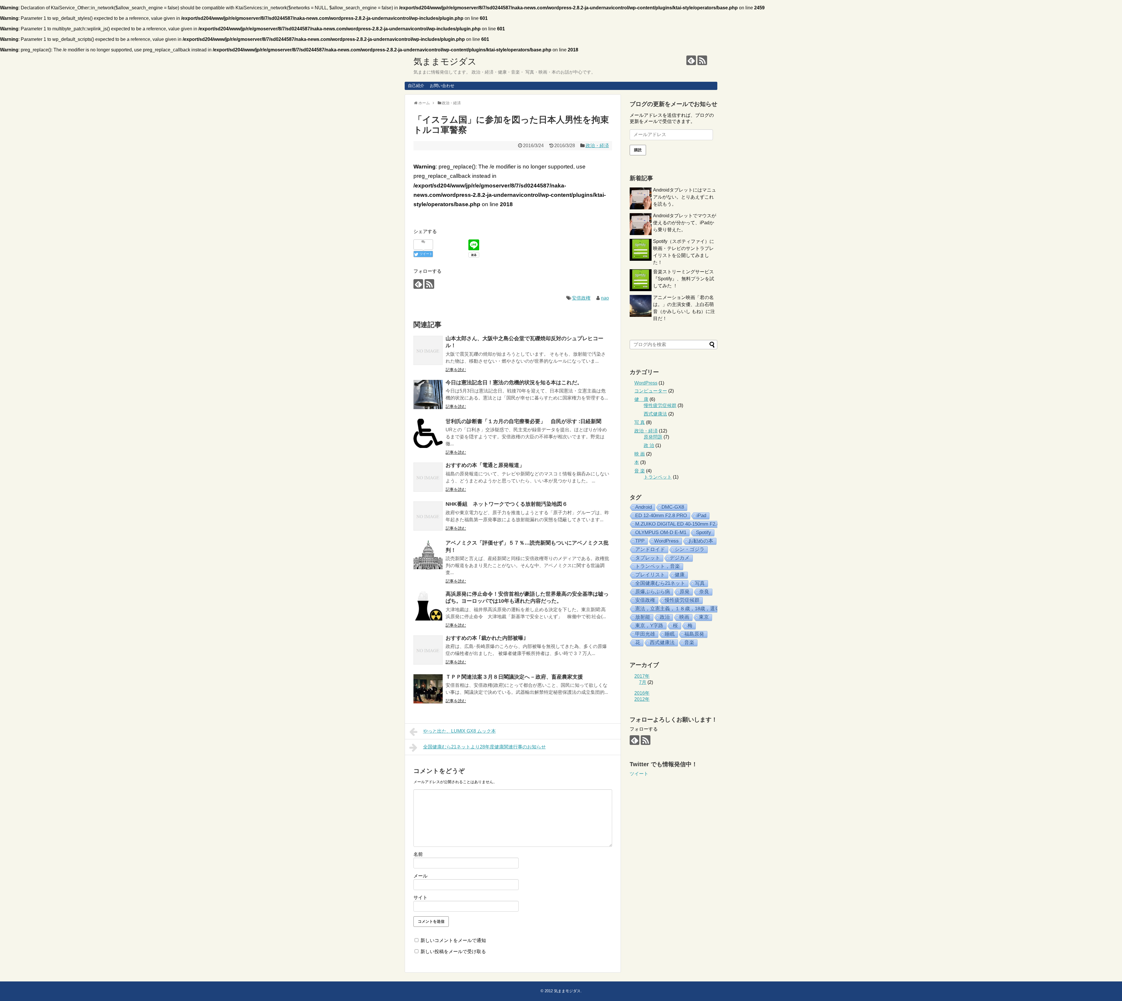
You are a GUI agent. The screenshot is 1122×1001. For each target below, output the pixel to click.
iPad (701, 515)
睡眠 (670, 634)
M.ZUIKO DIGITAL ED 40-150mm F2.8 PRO (683, 524)
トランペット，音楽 (657, 566)
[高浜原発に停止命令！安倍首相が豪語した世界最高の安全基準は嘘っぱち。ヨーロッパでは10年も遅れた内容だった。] (428, 606)
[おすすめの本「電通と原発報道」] (428, 477)
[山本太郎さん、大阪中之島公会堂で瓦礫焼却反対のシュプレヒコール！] (428, 350)
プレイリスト (650, 575)
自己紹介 (416, 85)
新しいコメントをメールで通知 (453, 940)
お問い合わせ (442, 85)
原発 (685, 592)
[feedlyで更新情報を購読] (691, 60)
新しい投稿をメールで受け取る (453, 951)
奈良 (704, 592)
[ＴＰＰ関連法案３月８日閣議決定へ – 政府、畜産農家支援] (428, 688)
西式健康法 (655, 413)
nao (605, 298)
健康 (680, 575)
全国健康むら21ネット (660, 583)
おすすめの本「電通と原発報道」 (485, 465)
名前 (418, 854)
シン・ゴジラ (689, 549)
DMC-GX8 (673, 507)
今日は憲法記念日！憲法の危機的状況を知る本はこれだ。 (514, 382)
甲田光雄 (645, 634)
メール (420, 875)
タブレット (647, 558)
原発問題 (653, 437)
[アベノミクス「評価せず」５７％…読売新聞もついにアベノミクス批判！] (428, 554)
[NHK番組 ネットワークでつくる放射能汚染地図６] (428, 516)
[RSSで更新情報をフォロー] (702, 60)
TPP (640, 541)
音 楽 (639, 470)
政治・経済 (597, 145)
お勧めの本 (700, 541)
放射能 (642, 617)
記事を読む (456, 369)
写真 (700, 583)
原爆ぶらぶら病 (652, 592)
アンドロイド (650, 549)
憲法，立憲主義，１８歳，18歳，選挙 (677, 608)
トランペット (658, 477)
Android (643, 507)
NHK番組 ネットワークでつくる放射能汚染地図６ (506, 504)
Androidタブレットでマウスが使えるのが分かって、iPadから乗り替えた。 (684, 222)
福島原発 (694, 634)
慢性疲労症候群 (660, 405)
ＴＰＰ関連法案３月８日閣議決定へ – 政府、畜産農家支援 (514, 677)
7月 (642, 682)
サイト (420, 897)
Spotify (703, 532)
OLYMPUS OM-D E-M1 (660, 532)
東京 (704, 617)
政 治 (649, 445)
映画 (684, 617)
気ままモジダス (445, 61)
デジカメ (680, 558)
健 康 (641, 399)
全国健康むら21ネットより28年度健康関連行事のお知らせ (484, 746)
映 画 (639, 453)
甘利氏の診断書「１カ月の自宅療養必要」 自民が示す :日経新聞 (523, 421)
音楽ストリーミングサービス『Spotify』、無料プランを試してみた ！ (683, 278)
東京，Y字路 (649, 625)
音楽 (689, 642)
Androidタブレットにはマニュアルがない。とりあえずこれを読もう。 (684, 196)
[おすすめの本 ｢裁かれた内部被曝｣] (428, 650)
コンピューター (650, 390)
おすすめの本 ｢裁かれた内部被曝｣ (486, 638)
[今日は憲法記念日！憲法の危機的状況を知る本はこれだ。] (428, 394)
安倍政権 (581, 298)
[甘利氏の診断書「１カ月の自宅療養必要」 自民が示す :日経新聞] (428, 433)
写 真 (639, 422)
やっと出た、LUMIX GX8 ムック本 (459, 731)
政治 (665, 617)
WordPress (645, 382)
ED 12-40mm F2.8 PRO (661, 515)
